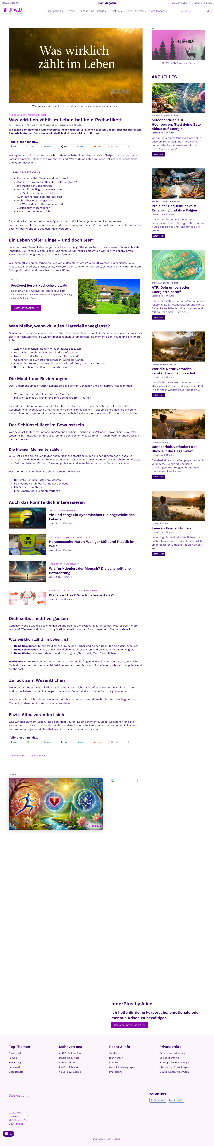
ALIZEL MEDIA (67, 1062)
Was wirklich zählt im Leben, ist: (43, 204)
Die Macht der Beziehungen (34, 185)
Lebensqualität (36, 755)
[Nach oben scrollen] (208, 1139)
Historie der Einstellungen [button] (174, 1067)
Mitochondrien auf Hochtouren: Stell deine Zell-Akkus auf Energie (177, 124)
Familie (13, 1057)
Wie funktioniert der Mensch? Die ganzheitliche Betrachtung (90, 570)
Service (113, 1053)
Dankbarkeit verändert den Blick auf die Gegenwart (175, 449)
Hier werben (195, 3)
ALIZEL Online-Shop (70, 1053)
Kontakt (113, 1062)
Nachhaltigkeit (74, 537)
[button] (17, 146)
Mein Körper (55, 564)
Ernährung (87, 10)
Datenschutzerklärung (172, 1053)
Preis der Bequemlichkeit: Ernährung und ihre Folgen (174, 208)
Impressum (115, 1071)
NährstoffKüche (179, 3)
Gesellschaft (16, 1071)
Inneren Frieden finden (171, 528)
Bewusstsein (17, 755)
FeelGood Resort (68, 1067)
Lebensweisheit (160, 364)
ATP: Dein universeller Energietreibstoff (171, 289)
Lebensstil (54, 510)
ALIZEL (118, 1139)
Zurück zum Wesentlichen (33, 207)
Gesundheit (15, 1053)
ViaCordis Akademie (70, 1071)
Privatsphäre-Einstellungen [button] (174, 1062)
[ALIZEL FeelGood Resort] (109, 296)
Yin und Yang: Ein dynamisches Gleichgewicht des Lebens (92, 517)
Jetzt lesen (159, 154)
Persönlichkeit (37, 115)
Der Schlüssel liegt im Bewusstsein (39, 189)
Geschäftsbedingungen (122, 1067)
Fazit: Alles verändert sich (33, 211)
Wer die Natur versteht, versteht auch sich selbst (173, 371)
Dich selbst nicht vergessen (34, 200)
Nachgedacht (17, 115)
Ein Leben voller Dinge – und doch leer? (42, 178)
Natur (87, 537)
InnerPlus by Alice (69, 1057)
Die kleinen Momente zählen (40, 193)
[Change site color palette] (8, 1134)
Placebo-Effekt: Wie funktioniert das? (81, 595)
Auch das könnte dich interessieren (39, 196)
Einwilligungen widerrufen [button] (174, 1071)
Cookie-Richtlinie (169, 1057)
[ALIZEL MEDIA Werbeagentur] (178, 45)
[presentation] (27, 518)
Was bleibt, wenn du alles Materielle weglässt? (47, 181)
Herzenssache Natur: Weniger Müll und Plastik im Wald (91, 544)
